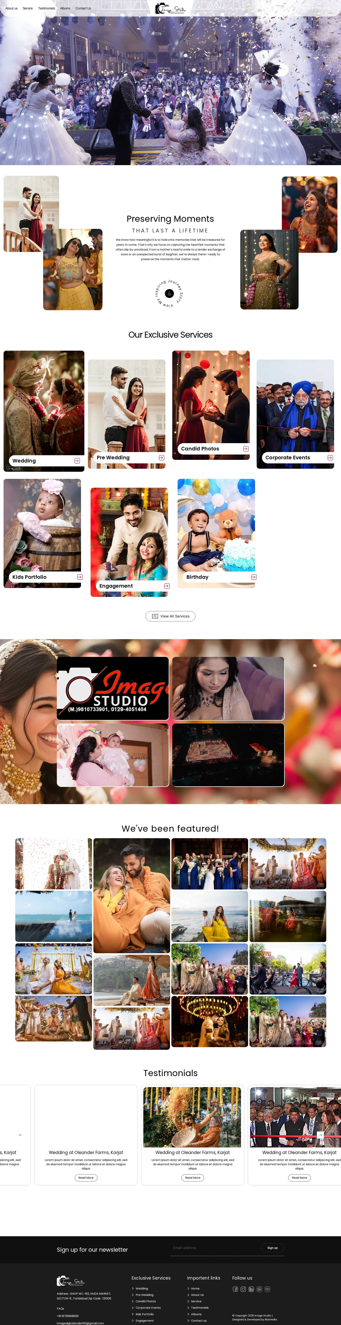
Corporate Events (288, 457)
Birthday (197, 577)
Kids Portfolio (29, 577)
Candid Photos (200, 448)
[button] (274, 8)
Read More (86, 1178)
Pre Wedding (113, 457)
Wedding (24, 460)
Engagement (116, 586)
